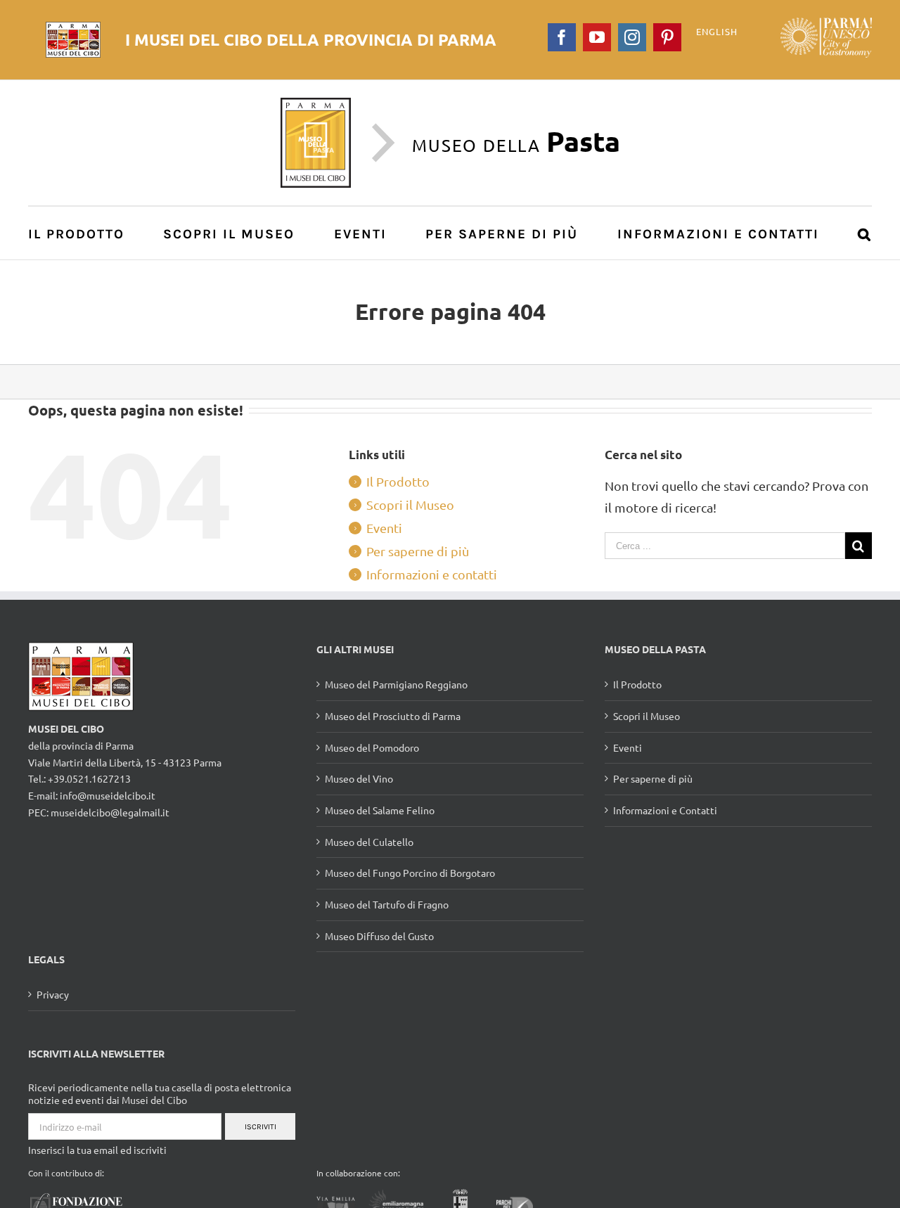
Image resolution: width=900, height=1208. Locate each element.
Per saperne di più (417, 551)
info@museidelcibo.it (107, 795)
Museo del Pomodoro (372, 747)
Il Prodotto (398, 481)
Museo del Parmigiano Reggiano (396, 684)
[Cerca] (865, 233)
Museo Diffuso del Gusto (379, 936)
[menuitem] (84, 233)
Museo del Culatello (369, 841)
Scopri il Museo (410, 504)
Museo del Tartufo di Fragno (387, 904)
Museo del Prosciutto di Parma (393, 715)
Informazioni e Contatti (665, 810)
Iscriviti (260, 1126)
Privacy (53, 994)
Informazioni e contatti (431, 574)
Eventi (384, 527)
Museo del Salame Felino (380, 810)
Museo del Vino (359, 778)
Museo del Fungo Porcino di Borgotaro (410, 872)
